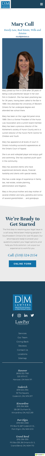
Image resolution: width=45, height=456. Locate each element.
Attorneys (9, 17)
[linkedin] (25, 315)
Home (4, 17)
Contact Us (22, 350)
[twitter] (32, 315)
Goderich (22, 387)
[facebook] (12, 315)
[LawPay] (22, 322)
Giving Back (22, 342)
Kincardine (22, 403)
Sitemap (22, 358)
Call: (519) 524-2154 (22, 255)
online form (22, 264)
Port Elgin (22, 420)
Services (22, 333)
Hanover (22, 370)
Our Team (22, 337)
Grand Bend (22, 436)
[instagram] (19, 315)
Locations (22, 354)
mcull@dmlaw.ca (22, 36)
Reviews (22, 346)
